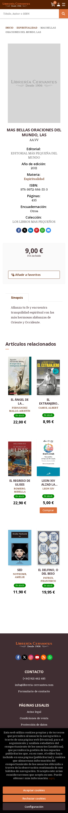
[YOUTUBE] (37, 657)
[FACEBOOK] (18, 657)
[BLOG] (43, 657)
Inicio (9, 28)
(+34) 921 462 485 (34, 678)
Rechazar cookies (34, 798)
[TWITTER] (24, 657)
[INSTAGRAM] (31, 657)
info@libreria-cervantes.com (34, 685)
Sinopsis (17, 298)
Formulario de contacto (34, 691)
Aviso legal (34, 711)
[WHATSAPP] (50, 657)
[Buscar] (63, 13)
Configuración (34, 806)
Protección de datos (34, 724)
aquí (51, 778)
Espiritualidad (27, 28)
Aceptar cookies (34, 790)
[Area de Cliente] (58, 4)
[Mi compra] (53, 4)
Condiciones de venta (34, 718)
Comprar (48, 510)
